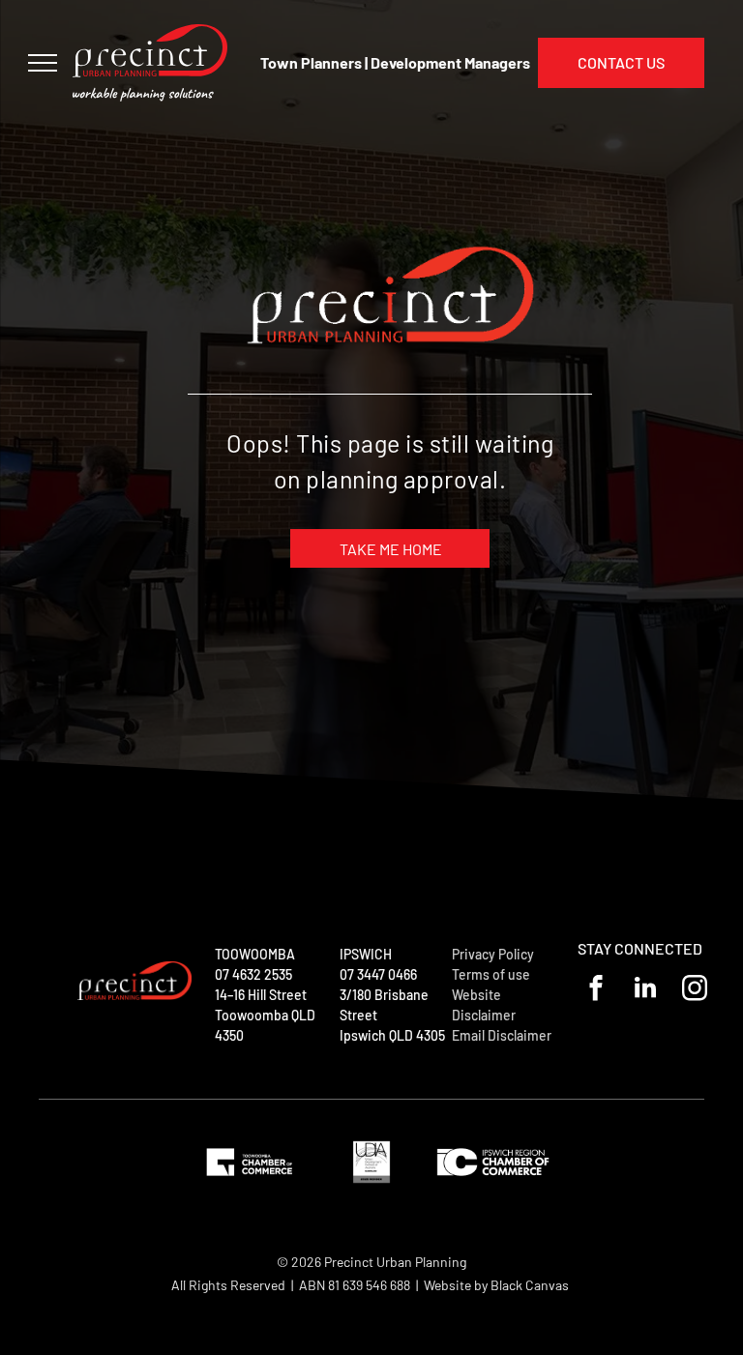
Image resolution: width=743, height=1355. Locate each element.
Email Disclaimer (501, 1035)
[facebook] (596, 990)
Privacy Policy (493, 954)
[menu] (42, 63)
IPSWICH (366, 954)
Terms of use (491, 974)
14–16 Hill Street (261, 995)
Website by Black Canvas (496, 1285)
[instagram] (695, 990)
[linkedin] (646, 990)
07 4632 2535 (253, 974)
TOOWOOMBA (255, 954)
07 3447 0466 (378, 974)
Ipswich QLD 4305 (392, 1035)
